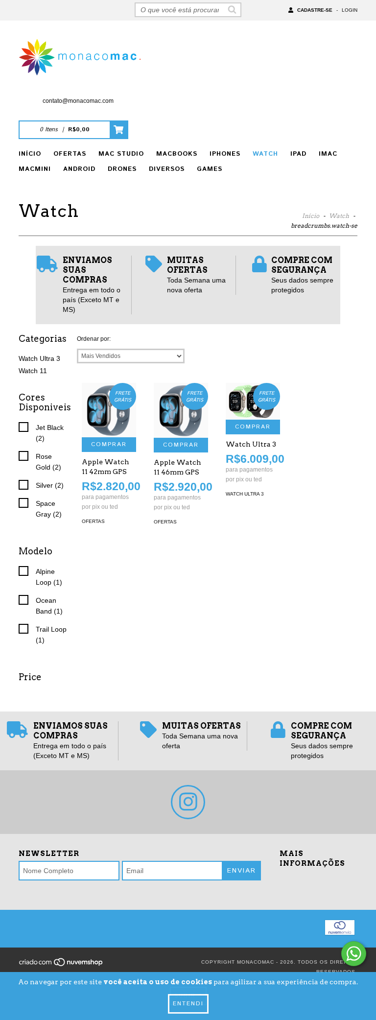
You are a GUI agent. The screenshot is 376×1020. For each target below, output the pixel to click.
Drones (122, 169)
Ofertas (69, 154)
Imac (328, 154)
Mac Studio (121, 154)
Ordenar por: (94, 338)
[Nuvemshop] (61, 965)
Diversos (167, 169)
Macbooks (176, 154)
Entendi (188, 1003)
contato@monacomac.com (78, 100)
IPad (298, 154)
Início (30, 154)
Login (349, 10)
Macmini (35, 169)
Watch (265, 154)
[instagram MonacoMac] (188, 802)
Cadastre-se (314, 10)
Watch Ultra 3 (39, 358)
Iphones (225, 154)
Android (79, 169)
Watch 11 (33, 371)
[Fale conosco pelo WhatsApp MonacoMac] (353, 953)
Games (209, 169)
